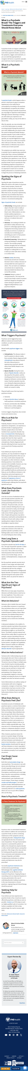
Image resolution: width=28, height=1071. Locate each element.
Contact (6, 1056)
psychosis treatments (14, 866)
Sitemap (19, 1058)
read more (15, 933)
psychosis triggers (15, 348)
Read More (22, 1003)
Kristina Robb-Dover (8, 15)
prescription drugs (15, 762)
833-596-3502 (5, 1069)
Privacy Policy (10, 1058)
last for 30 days (20, 544)
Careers (14, 1056)
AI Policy (21, 1056)
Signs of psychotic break (8, 202)
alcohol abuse (14, 399)
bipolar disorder (14, 373)
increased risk (10, 434)
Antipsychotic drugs (19, 838)
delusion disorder (6, 649)
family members (6, 744)
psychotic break (7, 100)
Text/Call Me (15, 1069)
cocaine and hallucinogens (9, 782)
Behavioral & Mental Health (13, 914)
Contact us (10, 902)
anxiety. (11, 258)
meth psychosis (20, 788)
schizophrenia (8, 360)
